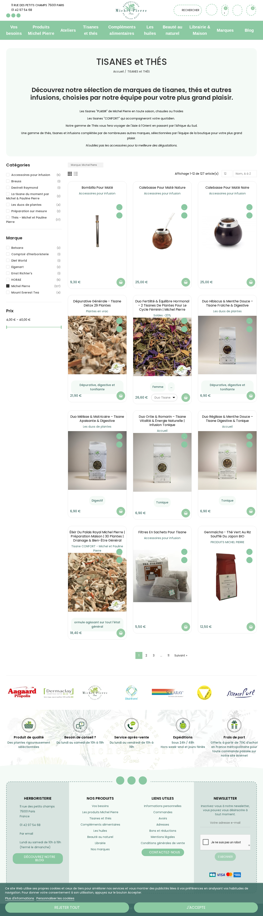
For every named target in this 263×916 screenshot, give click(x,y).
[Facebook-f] (120, 780)
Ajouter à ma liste (119, 207)
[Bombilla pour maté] (97, 231)
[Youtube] (13, 15)
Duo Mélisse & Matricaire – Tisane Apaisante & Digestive (97, 418)
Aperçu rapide (119, 215)
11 (168, 655)
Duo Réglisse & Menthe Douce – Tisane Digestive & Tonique (227, 418)
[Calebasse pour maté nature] (162, 231)
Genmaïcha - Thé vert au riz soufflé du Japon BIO (227, 534)
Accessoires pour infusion (97, 193)
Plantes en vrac (97, 311)
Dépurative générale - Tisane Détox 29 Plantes (97, 303)
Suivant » (180, 655)
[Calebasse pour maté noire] (227, 231)
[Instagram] (18, 15)
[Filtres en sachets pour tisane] (162, 576)
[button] (38, 858)
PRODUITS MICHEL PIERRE (227, 542)
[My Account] (237, 10)
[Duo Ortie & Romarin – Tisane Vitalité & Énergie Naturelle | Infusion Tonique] (162, 462)
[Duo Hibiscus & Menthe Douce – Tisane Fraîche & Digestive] (227, 345)
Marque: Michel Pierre (84, 165)
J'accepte (196, 907)
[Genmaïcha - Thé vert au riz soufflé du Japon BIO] (227, 576)
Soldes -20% (162, 315)
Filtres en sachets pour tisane (162, 532)
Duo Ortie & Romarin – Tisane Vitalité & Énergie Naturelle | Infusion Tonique (162, 420)
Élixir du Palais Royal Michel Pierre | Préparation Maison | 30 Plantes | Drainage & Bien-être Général (97, 536)
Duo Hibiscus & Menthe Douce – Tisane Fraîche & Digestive (227, 303)
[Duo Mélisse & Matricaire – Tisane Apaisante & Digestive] (97, 460)
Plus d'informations (19, 898)
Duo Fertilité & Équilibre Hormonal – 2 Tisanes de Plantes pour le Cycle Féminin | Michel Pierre (162, 305)
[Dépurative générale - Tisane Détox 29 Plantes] (97, 345)
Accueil (162, 431)
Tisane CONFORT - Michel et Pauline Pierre (97, 548)
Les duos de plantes (227, 311)
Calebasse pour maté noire (227, 187)
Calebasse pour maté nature (162, 187)
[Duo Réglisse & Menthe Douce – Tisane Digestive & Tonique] (227, 460)
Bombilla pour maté (97, 187)
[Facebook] (8, 15)
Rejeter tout (67, 907)
